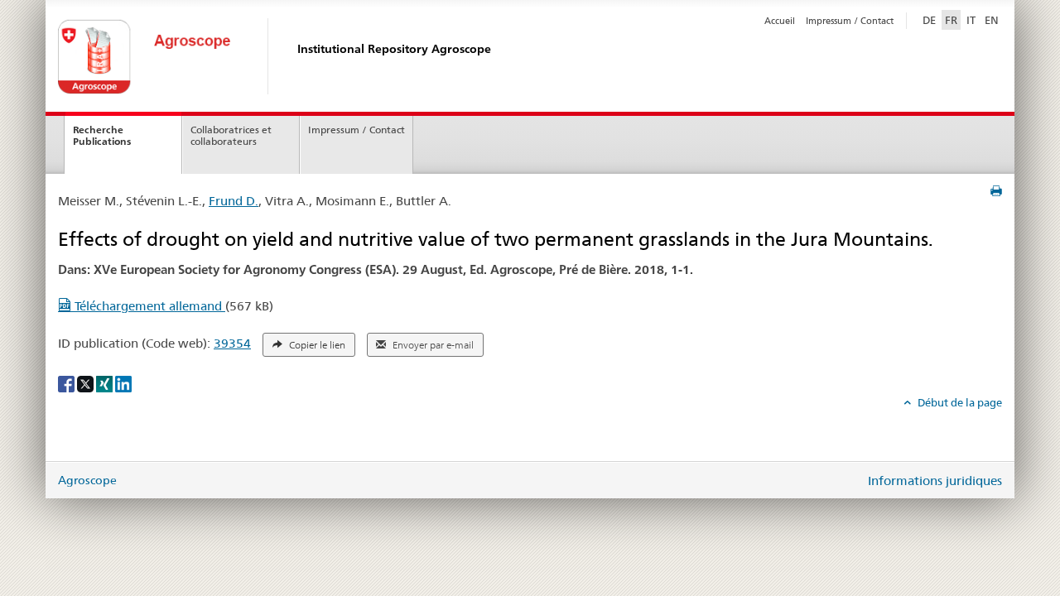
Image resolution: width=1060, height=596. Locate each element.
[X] (86, 382)
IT (971, 19)
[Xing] (105, 382)
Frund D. (233, 201)
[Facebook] (67, 382)
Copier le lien (316, 345)
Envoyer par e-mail (432, 345)
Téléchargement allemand (148, 306)
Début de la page (958, 402)
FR (951, 19)
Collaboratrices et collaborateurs (231, 135)
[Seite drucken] (996, 191)
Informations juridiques (935, 480)
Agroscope (87, 480)
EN (992, 19)
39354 (232, 343)
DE (931, 19)
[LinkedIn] (123, 382)
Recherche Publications (102, 135)
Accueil (779, 20)
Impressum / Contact (850, 20)
